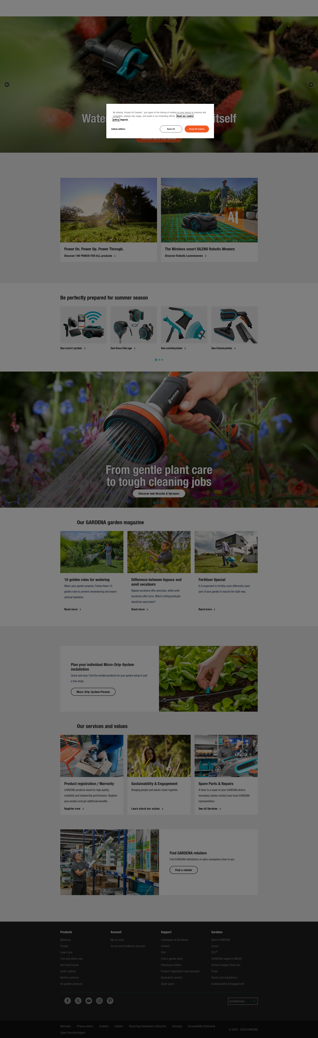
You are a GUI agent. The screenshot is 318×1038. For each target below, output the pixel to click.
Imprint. (124, 119)
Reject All (171, 128)
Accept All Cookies (197, 128)
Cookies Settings (118, 128)
